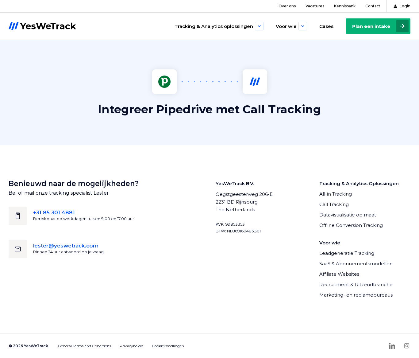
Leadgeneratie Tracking (346, 253)
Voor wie (286, 26)
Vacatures (315, 6)
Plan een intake (371, 26)
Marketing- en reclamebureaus (356, 295)
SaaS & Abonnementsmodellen (356, 264)
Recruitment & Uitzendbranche (356, 284)
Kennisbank (345, 6)
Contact (372, 6)
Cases (326, 26)
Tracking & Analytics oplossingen (214, 26)
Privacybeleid (131, 346)
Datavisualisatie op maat (347, 215)
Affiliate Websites (339, 274)
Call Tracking (334, 204)
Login (405, 6)
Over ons (287, 6)
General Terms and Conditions (84, 346)
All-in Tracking (335, 194)
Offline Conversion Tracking (351, 225)
